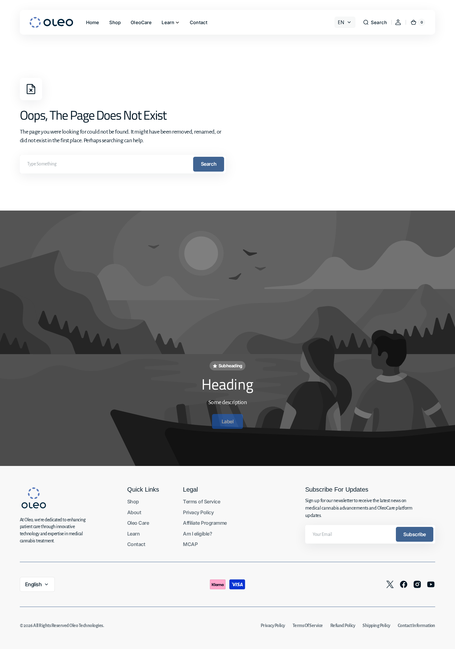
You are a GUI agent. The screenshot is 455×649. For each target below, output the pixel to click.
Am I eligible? (197, 534)
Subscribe (414, 534)
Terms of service (307, 625)
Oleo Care (138, 523)
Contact (136, 544)
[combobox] (123, 164)
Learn (133, 534)
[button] (375, 22)
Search (208, 164)
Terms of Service (201, 501)
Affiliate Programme (205, 523)
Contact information (416, 625)
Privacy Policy (198, 512)
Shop (133, 501)
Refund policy (342, 625)
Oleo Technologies (86, 625)
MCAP (190, 544)
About (134, 512)
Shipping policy (376, 625)
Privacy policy (273, 625)
